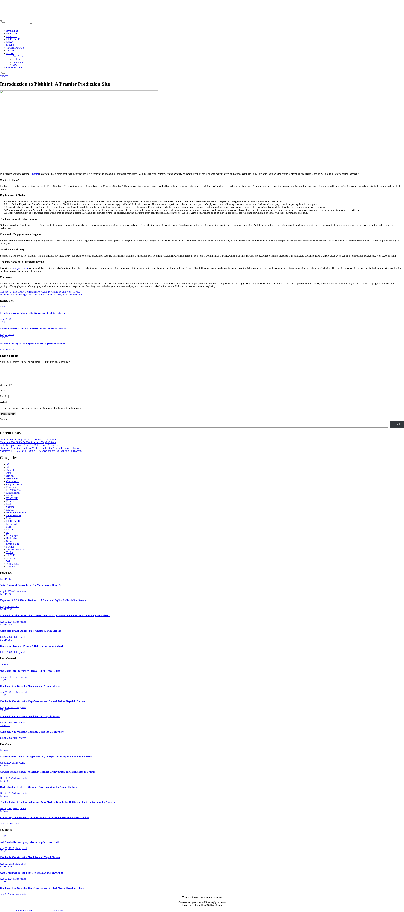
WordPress (58, 910)
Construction (12, 481)
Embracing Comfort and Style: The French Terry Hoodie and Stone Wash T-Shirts (44, 817)
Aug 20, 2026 (7, 349)
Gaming (10, 507)
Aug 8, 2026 (6, 707)
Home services (13, 515)
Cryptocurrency (14, 484)
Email (4, 396)
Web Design (12, 563)
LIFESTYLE (13, 39)
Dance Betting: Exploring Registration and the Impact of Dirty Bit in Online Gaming (42, 294)
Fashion (17, 59)
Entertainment (13, 492)
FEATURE (12, 33)
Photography (12, 535)
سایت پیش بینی (20, 268)
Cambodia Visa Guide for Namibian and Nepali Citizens (28, 442)
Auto (8, 472)
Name (4, 390)
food (8, 504)
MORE (10, 53)
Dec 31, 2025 (7, 778)
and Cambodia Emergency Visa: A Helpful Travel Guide (28, 439)
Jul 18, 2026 (6, 652)
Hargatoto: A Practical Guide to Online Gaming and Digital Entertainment (33, 328)
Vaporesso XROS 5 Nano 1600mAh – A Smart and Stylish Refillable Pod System (41, 451)
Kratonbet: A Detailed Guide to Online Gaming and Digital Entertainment (32, 313)
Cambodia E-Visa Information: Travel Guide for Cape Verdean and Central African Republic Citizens (55, 615)
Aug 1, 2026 (6, 621)
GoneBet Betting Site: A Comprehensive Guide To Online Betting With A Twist (40, 291)
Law (15, 64)
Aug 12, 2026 (7, 692)
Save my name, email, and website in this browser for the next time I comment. (43, 408)
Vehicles (10, 558)
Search (3, 419)
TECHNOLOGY (15, 47)
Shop (9, 541)
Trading (10, 552)
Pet (7, 532)
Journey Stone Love (25, 6)
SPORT (10, 45)
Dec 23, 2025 (7, 793)
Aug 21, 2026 (7, 334)
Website (4, 402)
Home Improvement (16, 512)
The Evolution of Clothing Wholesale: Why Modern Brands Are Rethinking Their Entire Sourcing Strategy (57, 802)
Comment (6, 385)
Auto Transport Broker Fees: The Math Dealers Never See (29, 445)
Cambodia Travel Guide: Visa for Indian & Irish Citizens (30, 630)
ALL (8, 467)
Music (9, 526)
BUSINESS (12, 30)
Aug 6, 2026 (6, 606)
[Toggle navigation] (1, 20)
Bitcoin (10, 475)
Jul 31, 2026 (6, 722)
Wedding (10, 566)
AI (7, 464)
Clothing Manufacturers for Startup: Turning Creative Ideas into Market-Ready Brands (47, 771)
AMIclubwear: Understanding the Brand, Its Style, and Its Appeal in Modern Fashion (46, 756)
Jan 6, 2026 (6, 762)
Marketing (11, 524)
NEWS (10, 42)
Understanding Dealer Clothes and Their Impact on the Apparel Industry (39, 787)
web (8, 561)
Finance (10, 501)
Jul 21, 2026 (6, 738)
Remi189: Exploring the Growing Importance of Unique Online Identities (32, 343)
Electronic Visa (13, 490)
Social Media (12, 543)
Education (18, 62)
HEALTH (11, 36)
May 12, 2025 (7, 823)
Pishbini (35, 173)
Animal (10, 470)
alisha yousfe (19, 591)
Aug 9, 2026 (6, 591)
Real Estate (18, 56)
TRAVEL (11, 50)
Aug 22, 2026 (7, 319)
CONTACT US (14, 67)
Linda (16, 606)
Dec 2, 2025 (6, 808)
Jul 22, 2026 (6, 637)
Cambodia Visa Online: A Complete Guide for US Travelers (32, 731)
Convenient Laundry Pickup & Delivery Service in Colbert (31, 646)
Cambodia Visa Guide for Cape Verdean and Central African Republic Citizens (39, 448)
